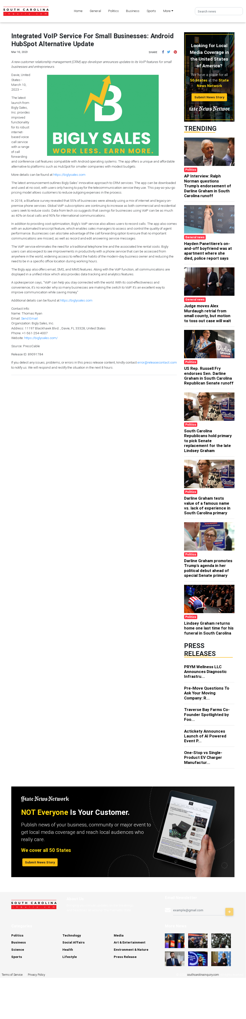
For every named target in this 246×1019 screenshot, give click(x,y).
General (95, 11)
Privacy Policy (36, 974)
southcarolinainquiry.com (203, 974)
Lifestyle (69, 957)
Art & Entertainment (129, 942)
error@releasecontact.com (157, 362)
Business (132, 11)
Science (17, 949)
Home (78, 11)
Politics (113, 11)
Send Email (29, 318)
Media (119, 935)
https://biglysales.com (69, 174)
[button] (163, 52)
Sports (151, 11)
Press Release (125, 957)
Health (67, 949)
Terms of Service (12, 974)
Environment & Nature (131, 949)
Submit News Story (209, 97)
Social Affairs (73, 942)
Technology (71, 935)
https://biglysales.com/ (41, 338)
